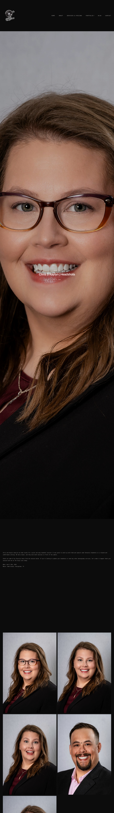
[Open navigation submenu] (93, 15)
